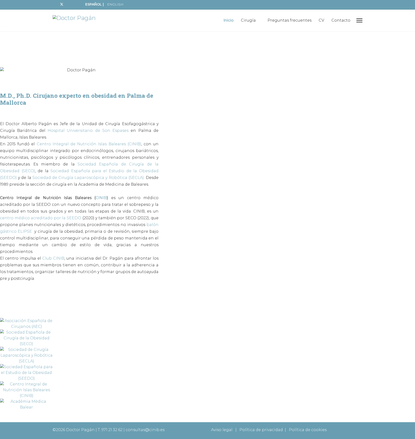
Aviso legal (221, 429)
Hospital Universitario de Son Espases (88, 130)
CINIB (101, 197)
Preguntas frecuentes (289, 20)
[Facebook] (54, 4)
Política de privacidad (261, 429)
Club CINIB (53, 258)
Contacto (340, 20)
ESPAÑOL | (94, 4)
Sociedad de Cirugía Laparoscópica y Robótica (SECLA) (88, 177)
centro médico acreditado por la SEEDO (40, 218)
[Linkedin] (77, 4)
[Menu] (359, 20)
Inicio (228, 20)
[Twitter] (61, 4)
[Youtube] (69, 4)
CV (321, 20)
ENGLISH (115, 4)
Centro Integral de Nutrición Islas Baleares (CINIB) (89, 144)
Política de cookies (308, 429)
